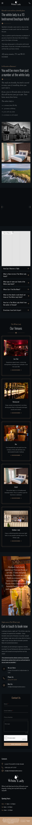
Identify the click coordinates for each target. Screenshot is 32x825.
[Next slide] (29, 207)
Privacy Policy (28, 821)
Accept (23, 820)
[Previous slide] (2, 207)
